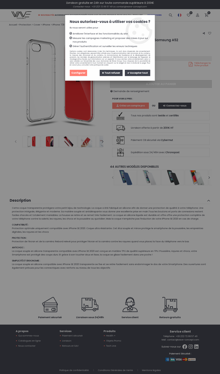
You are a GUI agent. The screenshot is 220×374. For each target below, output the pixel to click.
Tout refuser (112, 73)
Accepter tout (139, 73)
